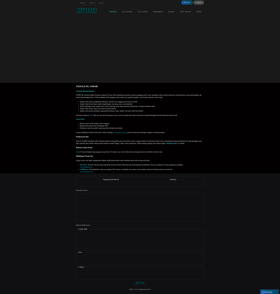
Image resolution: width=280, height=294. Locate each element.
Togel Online (185, 12)
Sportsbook (158, 12)
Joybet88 (79, 152)
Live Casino (143, 12)
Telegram (91, 2)
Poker (198, 12)
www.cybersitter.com (86, 172)
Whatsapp (82, 2)
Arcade (171, 12)
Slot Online (127, 12)
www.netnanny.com (86, 167)
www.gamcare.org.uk (120, 132)
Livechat (101, 2)
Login (198, 2)
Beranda (113, 12)
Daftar (187, 2)
